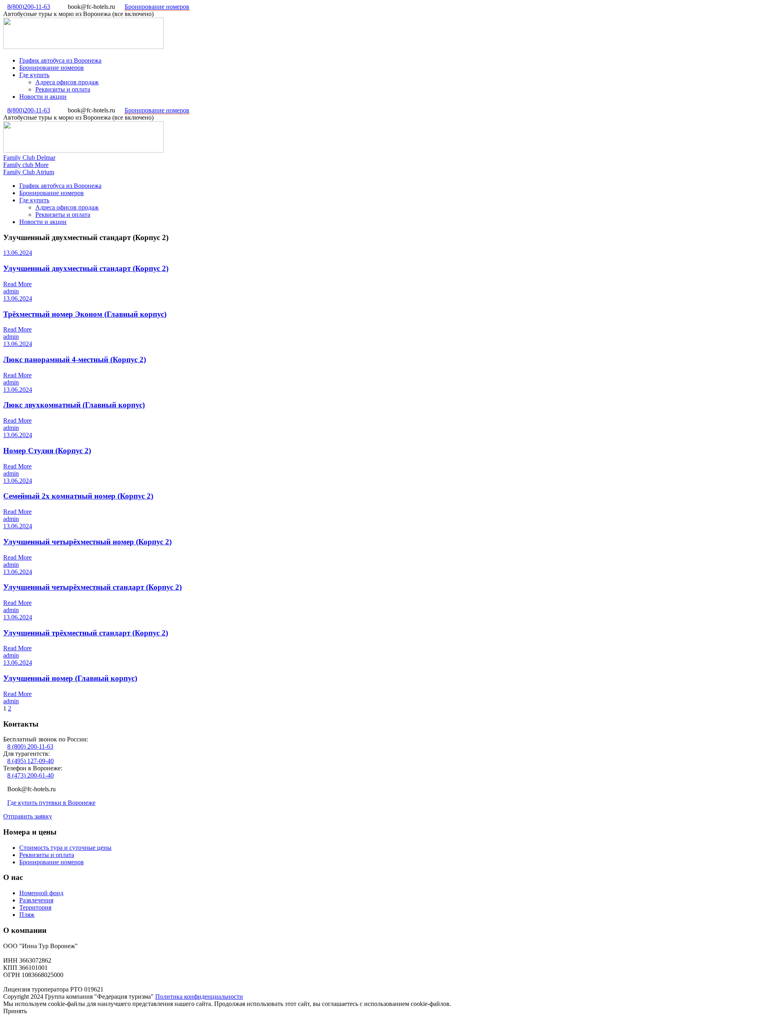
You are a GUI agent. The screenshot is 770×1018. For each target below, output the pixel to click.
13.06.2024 (17, 252)
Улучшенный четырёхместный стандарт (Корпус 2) (92, 587)
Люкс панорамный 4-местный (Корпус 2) (74, 359)
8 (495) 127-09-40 (30, 760)
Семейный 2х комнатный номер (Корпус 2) (78, 496)
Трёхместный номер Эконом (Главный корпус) (84, 314)
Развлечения (36, 900)
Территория (35, 907)
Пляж (26, 914)
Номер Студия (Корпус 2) (47, 450)
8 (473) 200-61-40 (30, 775)
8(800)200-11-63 (28, 6)
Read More (17, 284)
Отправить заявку (27, 816)
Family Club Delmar (29, 157)
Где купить (34, 74)
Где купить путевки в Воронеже (51, 802)
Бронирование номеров (157, 6)
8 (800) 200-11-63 (30, 746)
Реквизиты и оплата (62, 89)
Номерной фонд (41, 893)
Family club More (26, 164)
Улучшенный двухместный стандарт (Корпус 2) (85, 268)
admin (11, 291)
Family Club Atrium (28, 172)
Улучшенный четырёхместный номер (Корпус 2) (87, 542)
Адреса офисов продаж (67, 82)
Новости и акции (43, 96)
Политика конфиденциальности (199, 996)
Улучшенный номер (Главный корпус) (70, 678)
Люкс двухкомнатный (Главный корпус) (74, 405)
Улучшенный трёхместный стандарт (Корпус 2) (85, 633)
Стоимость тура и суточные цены (65, 847)
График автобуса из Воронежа (60, 60)
